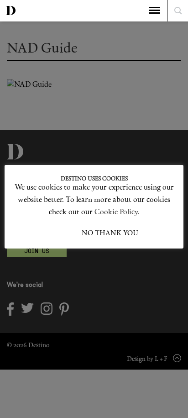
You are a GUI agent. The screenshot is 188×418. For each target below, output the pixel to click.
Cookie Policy (115, 212)
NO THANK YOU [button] (110, 233)
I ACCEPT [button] (66, 233)
